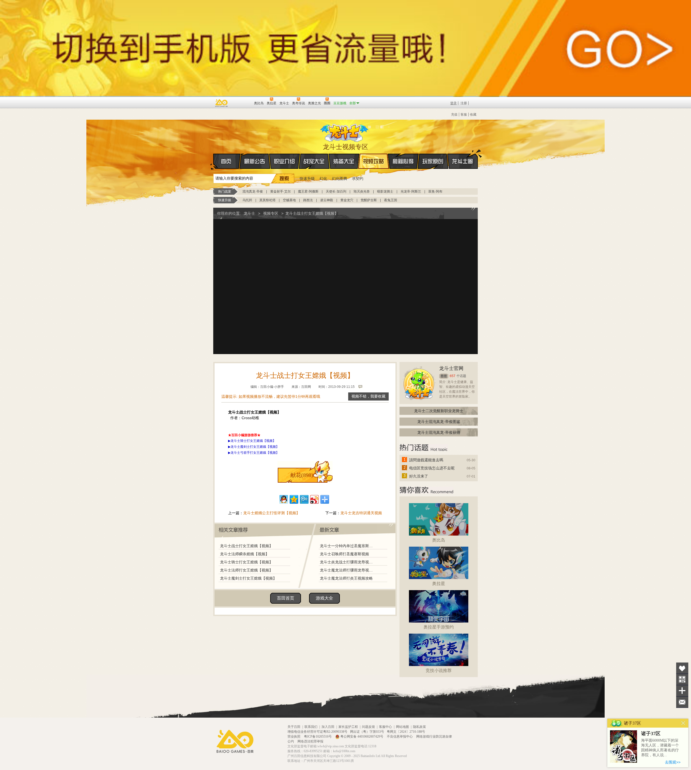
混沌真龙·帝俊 (252, 191)
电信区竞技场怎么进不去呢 (432, 468)
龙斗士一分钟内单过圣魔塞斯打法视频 (348, 546)
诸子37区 (650, 733)
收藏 (473, 114)
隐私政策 (419, 727)
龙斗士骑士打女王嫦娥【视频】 (246, 562)
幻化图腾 (339, 178)
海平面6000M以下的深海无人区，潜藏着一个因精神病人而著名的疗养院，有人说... (660, 747)
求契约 (357, 178)
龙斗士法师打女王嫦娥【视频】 (246, 570)
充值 (454, 114)
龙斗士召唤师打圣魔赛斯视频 (344, 554)
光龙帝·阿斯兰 (411, 191)
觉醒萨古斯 (369, 200)
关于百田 (293, 727)
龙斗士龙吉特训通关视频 (361, 513)
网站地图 (402, 727)
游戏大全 (324, 598)
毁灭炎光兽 (362, 191)
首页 (227, 161)
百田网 (242, 102)
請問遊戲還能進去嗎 (426, 460)
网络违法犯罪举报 (310, 741)
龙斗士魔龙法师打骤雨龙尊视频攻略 (348, 570)
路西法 (308, 200)
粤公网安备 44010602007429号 (362, 736)
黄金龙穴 (346, 200)
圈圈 (443, 376)
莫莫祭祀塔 (267, 200)
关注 (682, 679)
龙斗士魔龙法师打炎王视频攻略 (346, 578)
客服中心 (385, 727)
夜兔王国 (390, 200)
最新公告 (254, 161)
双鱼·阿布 (435, 191)
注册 (463, 103)
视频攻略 (373, 161)
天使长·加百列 (336, 191)
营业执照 (294, 736)
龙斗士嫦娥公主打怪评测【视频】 (271, 513)
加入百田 (327, 727)
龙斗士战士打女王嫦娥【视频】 (246, 546)
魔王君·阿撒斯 (308, 191)
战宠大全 (314, 161)
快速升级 (307, 178)
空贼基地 (289, 200)
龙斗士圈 (462, 161)
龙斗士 (345, 131)
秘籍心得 (403, 161)
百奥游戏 (221, 102)
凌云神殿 (326, 200)
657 (452, 376)
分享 (682, 690)
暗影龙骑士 (385, 191)
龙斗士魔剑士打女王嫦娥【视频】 (248, 578)
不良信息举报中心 (400, 736)
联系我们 (310, 727)
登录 (453, 103)
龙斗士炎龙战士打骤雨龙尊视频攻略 (348, 562)
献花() (301, 475)
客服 (463, 114)
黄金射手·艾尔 (280, 191)
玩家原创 (433, 161)
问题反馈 (368, 727)
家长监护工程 (348, 727)
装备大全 (343, 161)
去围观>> (672, 762)
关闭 (683, 723)
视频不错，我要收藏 (368, 396)
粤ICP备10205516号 (318, 736)
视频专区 (270, 213)
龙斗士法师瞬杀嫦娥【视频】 (244, 554)
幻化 (323, 178)
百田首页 (285, 598)
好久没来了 (418, 476)
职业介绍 (284, 161)
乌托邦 (247, 200)
